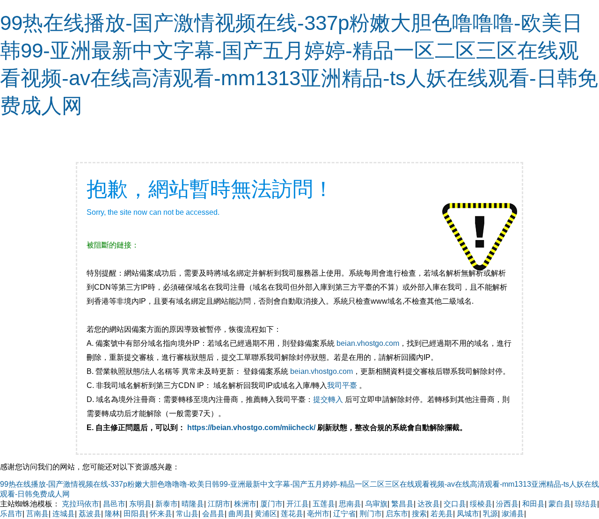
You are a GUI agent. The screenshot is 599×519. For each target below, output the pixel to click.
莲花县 (292, 514)
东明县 (140, 504)
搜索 (419, 514)
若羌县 (442, 514)
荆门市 (370, 514)
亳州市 (318, 514)
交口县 (455, 504)
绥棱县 (481, 504)
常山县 (187, 514)
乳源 (490, 514)
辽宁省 (344, 514)
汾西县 (507, 504)
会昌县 (213, 514)
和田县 (533, 504)
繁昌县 (402, 504)
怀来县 (161, 514)
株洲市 (245, 504)
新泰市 (166, 504)
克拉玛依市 (80, 504)
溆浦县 (513, 514)
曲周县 (239, 514)
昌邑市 (114, 504)
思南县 (350, 504)
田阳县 (135, 514)
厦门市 (271, 504)
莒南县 (37, 514)
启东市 (397, 514)
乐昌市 (11, 514)
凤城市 (468, 514)
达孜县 (428, 504)
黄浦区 (266, 514)
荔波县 (90, 514)
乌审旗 (376, 504)
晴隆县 (193, 504)
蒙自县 (559, 504)
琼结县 (586, 504)
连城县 (63, 514)
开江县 (297, 504)
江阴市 (219, 504)
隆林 (112, 514)
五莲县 (324, 504)
